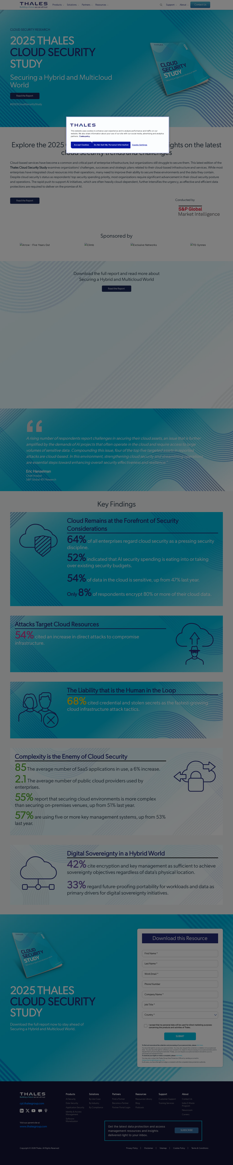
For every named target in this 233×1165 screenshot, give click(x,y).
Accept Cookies (81, 145)
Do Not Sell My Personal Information (111, 145)
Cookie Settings (139, 145)
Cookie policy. (84, 136)
